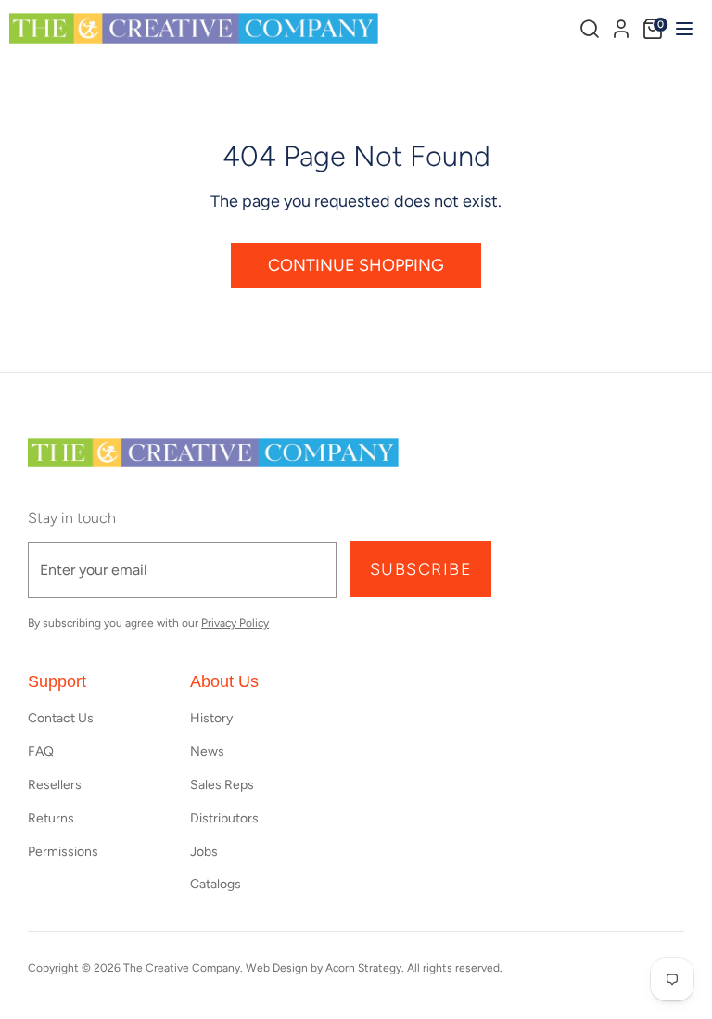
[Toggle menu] (682, 28)
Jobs (204, 852)
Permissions (63, 852)
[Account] (621, 26)
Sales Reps (222, 785)
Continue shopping (356, 265)
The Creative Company (181, 968)
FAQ (41, 751)
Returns (51, 818)
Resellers (55, 785)
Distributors (224, 818)
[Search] (589, 29)
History (211, 718)
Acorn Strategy (363, 968)
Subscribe (421, 569)
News (207, 751)
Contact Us (61, 718)
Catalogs (215, 884)
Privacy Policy (235, 623)
